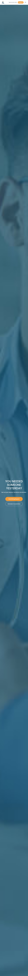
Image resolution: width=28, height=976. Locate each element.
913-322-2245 (13, 2)
